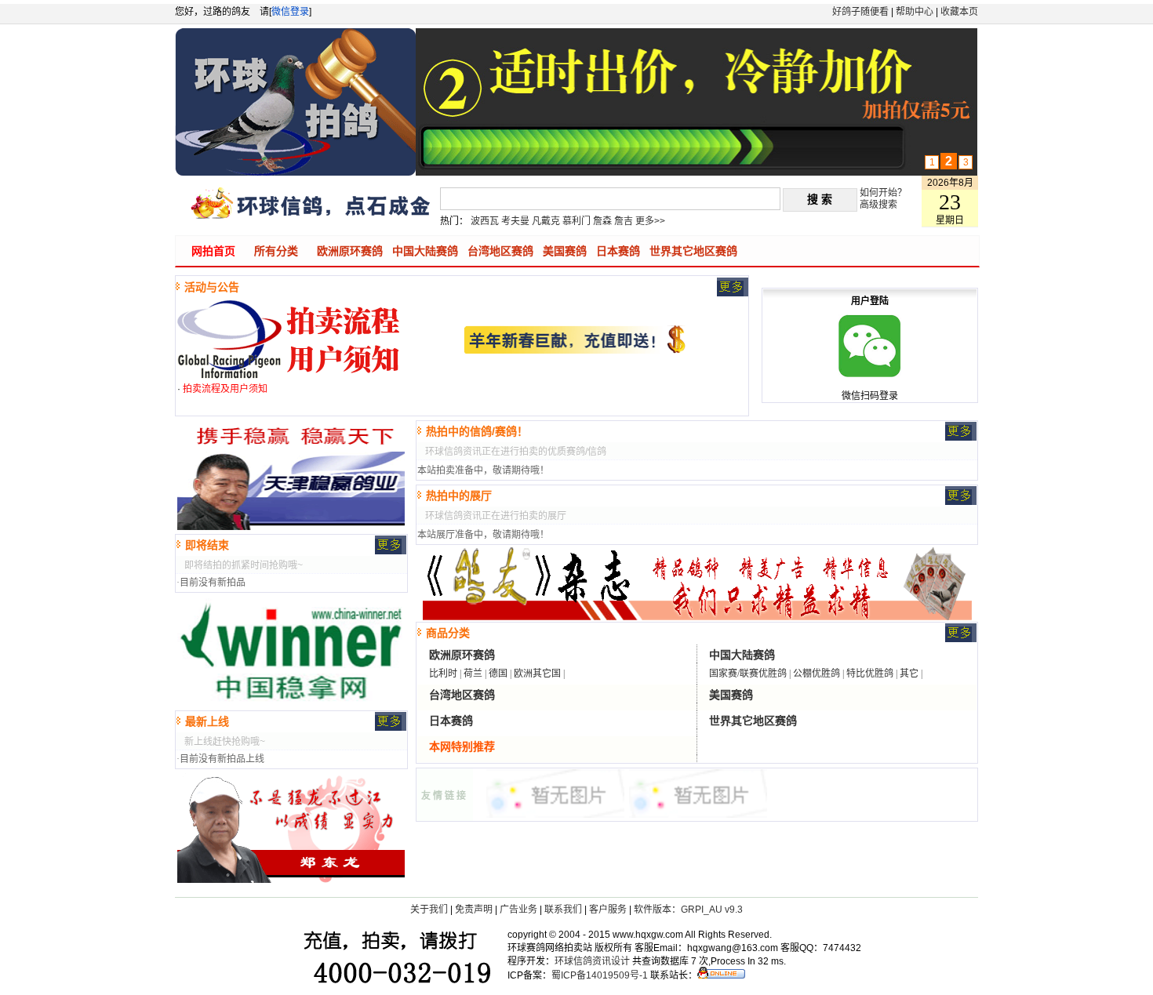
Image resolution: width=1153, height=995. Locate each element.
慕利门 (576, 221)
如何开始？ (883, 192)
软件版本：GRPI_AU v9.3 (688, 909)
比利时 (443, 673)
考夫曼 (515, 221)
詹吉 (623, 221)
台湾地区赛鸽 (500, 251)
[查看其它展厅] (961, 501)
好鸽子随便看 (860, 11)
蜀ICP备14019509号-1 (599, 975)
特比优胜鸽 (869, 673)
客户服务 (608, 909)
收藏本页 (959, 11)
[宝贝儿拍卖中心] (555, 814)
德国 (498, 673)
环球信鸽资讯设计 (592, 961)
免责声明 (474, 909)
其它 (909, 673)
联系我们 (563, 909)
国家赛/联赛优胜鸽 (748, 673)
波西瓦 (485, 221)
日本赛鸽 (618, 251)
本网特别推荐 (462, 747)
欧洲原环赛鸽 (350, 251)
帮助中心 (914, 11)
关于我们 (429, 909)
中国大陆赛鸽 (425, 251)
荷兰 (473, 673)
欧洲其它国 (537, 673)
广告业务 (518, 909)
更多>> (650, 221)
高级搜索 (878, 204)
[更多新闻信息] (732, 293)
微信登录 (290, 11)
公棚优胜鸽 (816, 673)
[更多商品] (390, 551)
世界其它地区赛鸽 (693, 251)
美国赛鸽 (565, 251)
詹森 (602, 221)
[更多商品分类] (961, 639)
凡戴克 (546, 221)
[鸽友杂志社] (698, 814)
